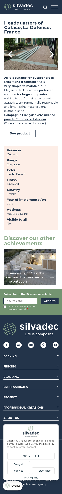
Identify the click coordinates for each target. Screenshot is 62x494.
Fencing (9, 366)
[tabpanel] (31, 54)
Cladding (11, 377)
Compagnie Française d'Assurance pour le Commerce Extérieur (29, 117)
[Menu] (54, 7)
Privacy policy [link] (31, 477)
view (7, 250)
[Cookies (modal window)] (13, 486)
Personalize (44, 470)
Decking (10, 356)
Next (52, 54)
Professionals (15, 387)
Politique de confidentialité (42, 480)
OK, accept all (31, 456)
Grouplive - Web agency (32, 484)
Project (10, 397)
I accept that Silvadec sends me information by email (21, 307)
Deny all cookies (18, 467)
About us (11, 418)
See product (20, 133)
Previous (10, 54)
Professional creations (23, 407)
